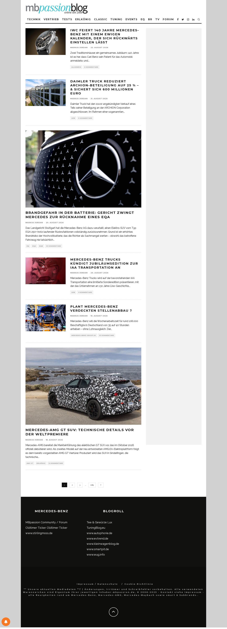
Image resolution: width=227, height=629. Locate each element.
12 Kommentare (56, 463)
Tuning (116, 19)
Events (132, 19)
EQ (143, 19)
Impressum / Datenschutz (97, 584)
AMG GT (30, 463)
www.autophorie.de (99, 533)
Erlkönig (83, 19)
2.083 (92, 485)
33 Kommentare (53, 246)
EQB (41, 246)
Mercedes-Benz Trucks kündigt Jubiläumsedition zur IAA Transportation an (104, 263)
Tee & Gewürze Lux (99, 522)
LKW (73, 118)
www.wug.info (96, 554)
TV (157, 19)
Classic (100, 19)
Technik (34, 19)
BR (150, 19)
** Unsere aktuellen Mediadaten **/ (52, 589)
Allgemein (76, 67)
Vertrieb (51, 19)
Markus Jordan (79, 48)
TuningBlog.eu (96, 527)
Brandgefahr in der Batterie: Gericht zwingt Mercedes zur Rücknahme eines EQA (79, 215)
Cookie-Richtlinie (138, 584)
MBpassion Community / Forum (46, 522)
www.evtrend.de (97, 538)
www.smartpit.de (98, 549)
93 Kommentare (106, 335)
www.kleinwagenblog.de (103, 543)
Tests (67, 19)
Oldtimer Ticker (35, 527)
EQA (34, 246)
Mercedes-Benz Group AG (83, 335)
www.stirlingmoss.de (39, 533)
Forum (168, 19)
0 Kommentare (91, 67)
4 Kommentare (85, 292)
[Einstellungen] (6, 621)
